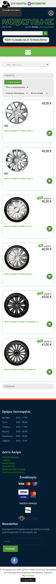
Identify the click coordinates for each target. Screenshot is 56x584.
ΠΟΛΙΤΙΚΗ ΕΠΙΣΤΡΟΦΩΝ (13, 469)
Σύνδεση (51, 13)
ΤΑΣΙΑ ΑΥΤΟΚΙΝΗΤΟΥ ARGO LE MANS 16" (20, 370)
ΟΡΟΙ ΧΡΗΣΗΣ (8, 466)
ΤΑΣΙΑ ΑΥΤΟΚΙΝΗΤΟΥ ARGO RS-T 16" (18, 226)
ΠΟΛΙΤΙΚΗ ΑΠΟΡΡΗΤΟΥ (13, 472)
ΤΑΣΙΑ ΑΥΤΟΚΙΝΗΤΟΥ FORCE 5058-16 (18, 131)
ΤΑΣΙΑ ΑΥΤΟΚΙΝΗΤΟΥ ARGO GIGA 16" (18, 274)
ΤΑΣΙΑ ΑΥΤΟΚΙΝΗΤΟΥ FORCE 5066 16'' (19, 179)
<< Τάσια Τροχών (13, 82)
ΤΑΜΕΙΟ (6, 460)
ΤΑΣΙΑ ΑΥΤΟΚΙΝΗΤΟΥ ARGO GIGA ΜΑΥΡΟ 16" (21, 322)
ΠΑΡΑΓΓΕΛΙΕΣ (8, 463)
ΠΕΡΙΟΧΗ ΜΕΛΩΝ (10, 457)
